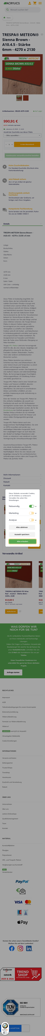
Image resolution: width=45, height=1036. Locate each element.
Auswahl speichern (22, 534)
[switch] (31, 506)
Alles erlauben (22, 541)
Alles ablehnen (22, 527)
